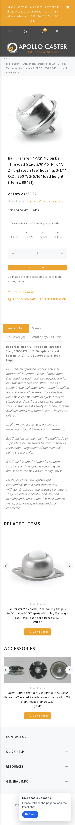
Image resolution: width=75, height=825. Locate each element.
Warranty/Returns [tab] (46, 337)
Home (7, 59)
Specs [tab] (37, 328)
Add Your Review (53, 202)
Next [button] (65, 114)
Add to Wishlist (24, 292)
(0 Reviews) (34, 202)
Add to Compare (24, 299)
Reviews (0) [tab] (15, 337)
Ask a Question (55, 299)
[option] (37, 114)
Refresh (30, 814)
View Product (40, 632)
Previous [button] (10, 114)
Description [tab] (16, 328)
